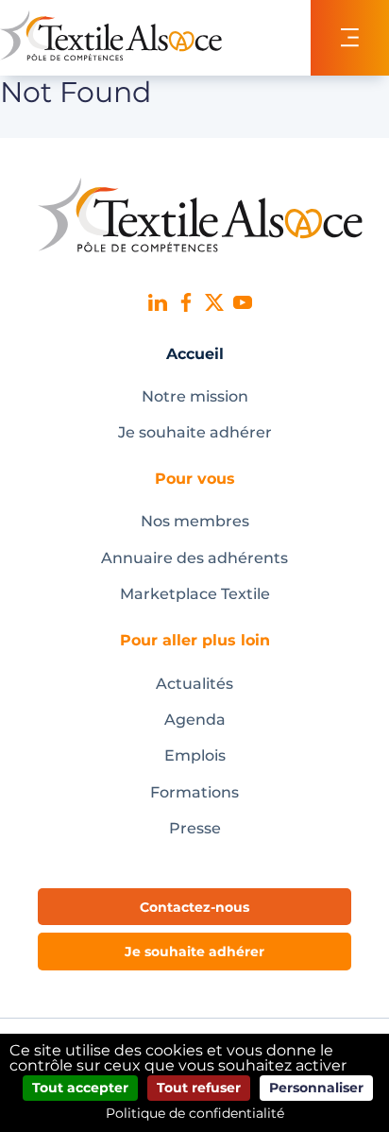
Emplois (195, 755)
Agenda (195, 720)
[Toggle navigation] (350, 38)
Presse (195, 828)
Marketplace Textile (195, 594)
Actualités (194, 684)
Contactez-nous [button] (194, 907)
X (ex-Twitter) (214, 302)
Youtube (242, 302)
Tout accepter (80, 1087)
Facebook (186, 302)
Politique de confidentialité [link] (195, 1113)
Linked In (158, 302)
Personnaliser (316, 1087)
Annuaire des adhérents (194, 558)
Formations (194, 792)
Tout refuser (199, 1087)
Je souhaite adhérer (195, 432)
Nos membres (195, 521)
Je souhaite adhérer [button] (194, 951)
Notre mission (195, 396)
